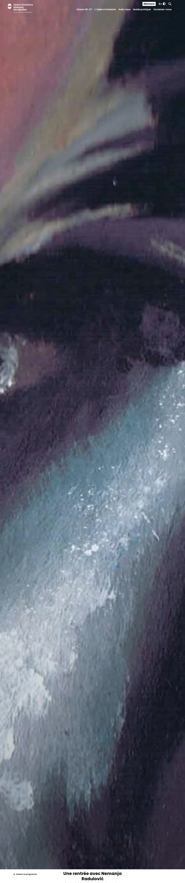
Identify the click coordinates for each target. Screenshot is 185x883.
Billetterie (149, 3)
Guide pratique (142, 9)
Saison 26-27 (84, 9)
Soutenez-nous (163, 9)
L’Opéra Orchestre (105, 9)
